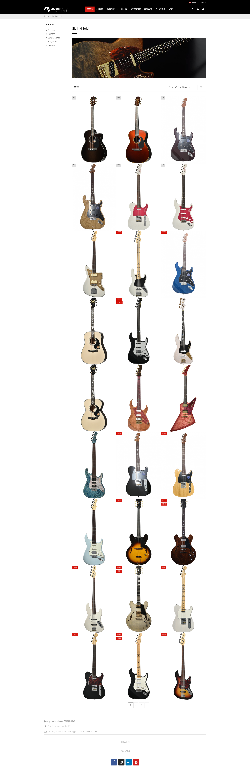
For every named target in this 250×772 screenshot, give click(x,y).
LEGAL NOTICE (125, 751)
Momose (51, 34)
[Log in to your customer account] (197, 9)
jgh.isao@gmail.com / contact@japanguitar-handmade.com (72, 732)
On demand (50, 24)
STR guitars (52, 41)
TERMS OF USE (125, 742)
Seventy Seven (54, 38)
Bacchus (51, 30)
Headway (52, 45)
